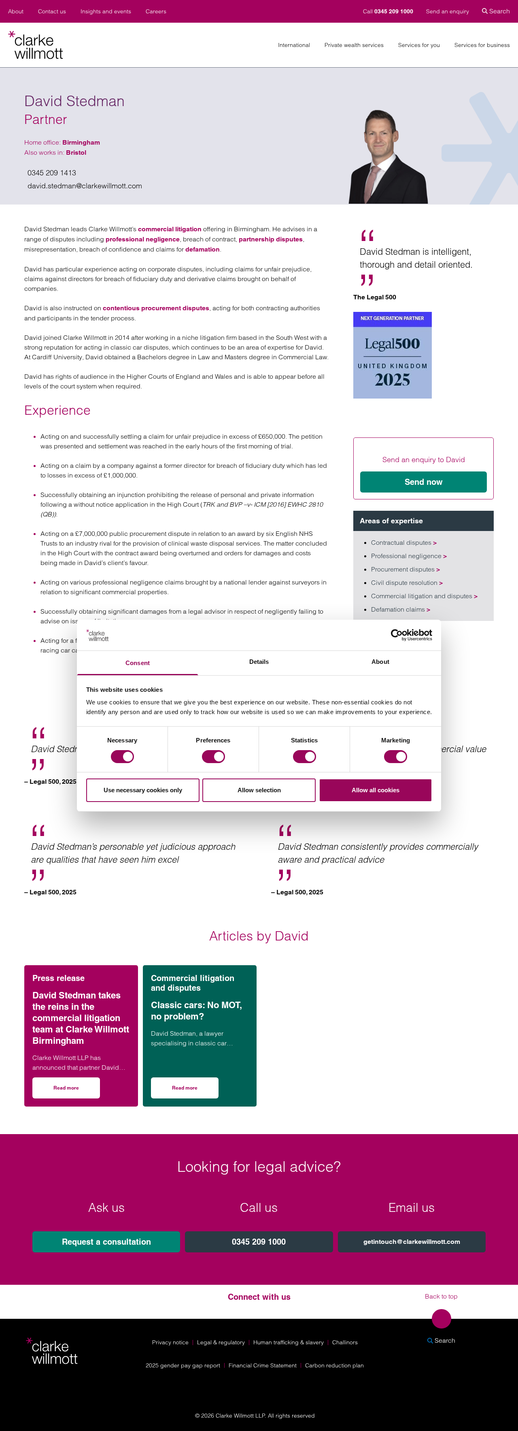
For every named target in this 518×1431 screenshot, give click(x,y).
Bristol (76, 152)
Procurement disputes (405, 569)
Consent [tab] (137, 662)
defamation (202, 249)
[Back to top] (441, 1319)
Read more (76, 1090)
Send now (424, 482)
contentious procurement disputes (156, 308)
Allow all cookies (375, 790)
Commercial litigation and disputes (424, 596)
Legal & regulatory (221, 1342)
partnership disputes (271, 239)
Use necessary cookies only (143, 790)
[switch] (213, 756)
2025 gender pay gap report (183, 1365)
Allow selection (259, 790)
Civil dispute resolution (407, 582)
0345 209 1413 (52, 172)
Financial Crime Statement (263, 1365)
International (294, 45)
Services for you (419, 45)
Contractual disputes (404, 542)
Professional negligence (409, 556)
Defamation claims (400, 609)
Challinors (345, 1342)
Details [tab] (259, 661)
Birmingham (81, 142)
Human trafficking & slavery (288, 1342)
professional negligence (143, 239)
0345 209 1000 (259, 1242)
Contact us (52, 11)
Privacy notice (170, 1342)
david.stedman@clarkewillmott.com (85, 185)
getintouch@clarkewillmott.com (411, 1241)
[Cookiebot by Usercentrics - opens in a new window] (396, 635)
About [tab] (380, 661)
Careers (156, 11)
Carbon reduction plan (334, 1365)
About (15, 11)
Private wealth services (354, 45)
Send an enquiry (447, 11)
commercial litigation (170, 229)
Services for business (482, 45)
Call (388, 11)
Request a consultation (106, 1242)
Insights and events (106, 11)
